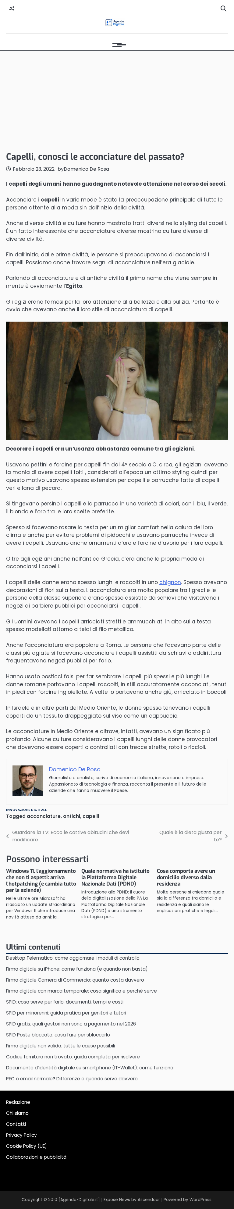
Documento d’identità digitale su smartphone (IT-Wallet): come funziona (89, 1068)
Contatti (16, 1124)
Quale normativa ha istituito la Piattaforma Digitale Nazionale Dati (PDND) (115, 877)
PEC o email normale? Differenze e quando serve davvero (72, 1078)
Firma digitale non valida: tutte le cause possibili (60, 1046)
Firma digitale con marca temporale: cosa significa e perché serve (81, 991)
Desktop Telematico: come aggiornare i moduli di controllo (73, 958)
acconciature (44, 816)
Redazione (18, 1102)
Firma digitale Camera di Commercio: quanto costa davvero (75, 980)
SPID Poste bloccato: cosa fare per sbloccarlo (58, 1035)
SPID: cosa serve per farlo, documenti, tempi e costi (64, 1002)
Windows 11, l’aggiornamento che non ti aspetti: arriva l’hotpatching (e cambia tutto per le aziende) (41, 881)
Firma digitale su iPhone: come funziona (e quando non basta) (77, 969)
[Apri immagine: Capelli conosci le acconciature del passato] (117, 381)
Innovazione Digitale (26, 809)
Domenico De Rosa (86, 169)
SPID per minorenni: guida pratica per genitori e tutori (66, 1013)
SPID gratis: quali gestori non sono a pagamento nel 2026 (71, 1024)
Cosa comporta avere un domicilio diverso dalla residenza (186, 877)
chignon (170, 582)
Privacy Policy (21, 1135)
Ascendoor (149, 1200)
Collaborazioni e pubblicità (36, 1157)
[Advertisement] (117, 99)
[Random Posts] (11, 9)
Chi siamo (17, 1113)
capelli (91, 816)
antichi (71, 816)
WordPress (200, 1200)
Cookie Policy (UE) (26, 1146)
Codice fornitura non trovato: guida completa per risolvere (73, 1057)
